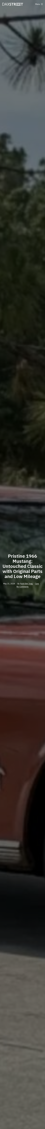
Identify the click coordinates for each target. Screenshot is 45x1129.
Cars (37, 583)
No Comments (22, 586)
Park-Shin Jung (26, 583)
